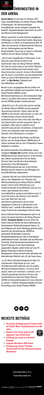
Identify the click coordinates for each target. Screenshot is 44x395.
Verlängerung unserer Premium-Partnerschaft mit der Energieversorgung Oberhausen (23, 349)
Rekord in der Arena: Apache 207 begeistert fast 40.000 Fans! (20, 333)
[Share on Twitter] (21, 308)
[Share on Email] (26, 308)
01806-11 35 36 (26, 372)
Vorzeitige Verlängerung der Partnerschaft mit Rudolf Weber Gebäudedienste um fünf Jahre (24, 326)
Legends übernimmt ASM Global (19, 343)
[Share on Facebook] (16, 308)
